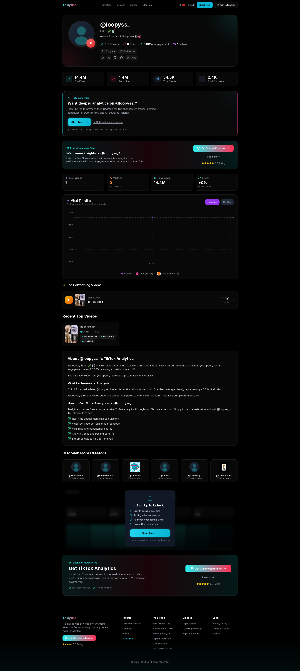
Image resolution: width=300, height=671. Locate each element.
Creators (106, 5)
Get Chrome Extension (213, 148)
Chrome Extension (131, 623)
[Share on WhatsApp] (102, 57)
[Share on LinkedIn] (115, 57)
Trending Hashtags (192, 628)
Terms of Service (221, 628)
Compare (110, 51)
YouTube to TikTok (162, 648)
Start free (204, 5)
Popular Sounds (190, 633)
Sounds (133, 5)
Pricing (126, 633)
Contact (216, 633)
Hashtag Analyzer (161, 633)
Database (127, 628)
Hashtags (120, 5)
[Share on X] (108, 57)
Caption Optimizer (161, 638)
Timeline (212, 202)
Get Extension (227, 5)
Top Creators (189, 623)
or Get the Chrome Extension (108, 122)
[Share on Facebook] (121, 57)
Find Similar (129, 51)
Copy (133, 57)
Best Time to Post (161, 623)
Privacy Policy (219, 623)
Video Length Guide (162, 628)
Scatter (227, 202)
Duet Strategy (159, 643)
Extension (147, 5)
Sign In (191, 5)
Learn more (213, 156)
